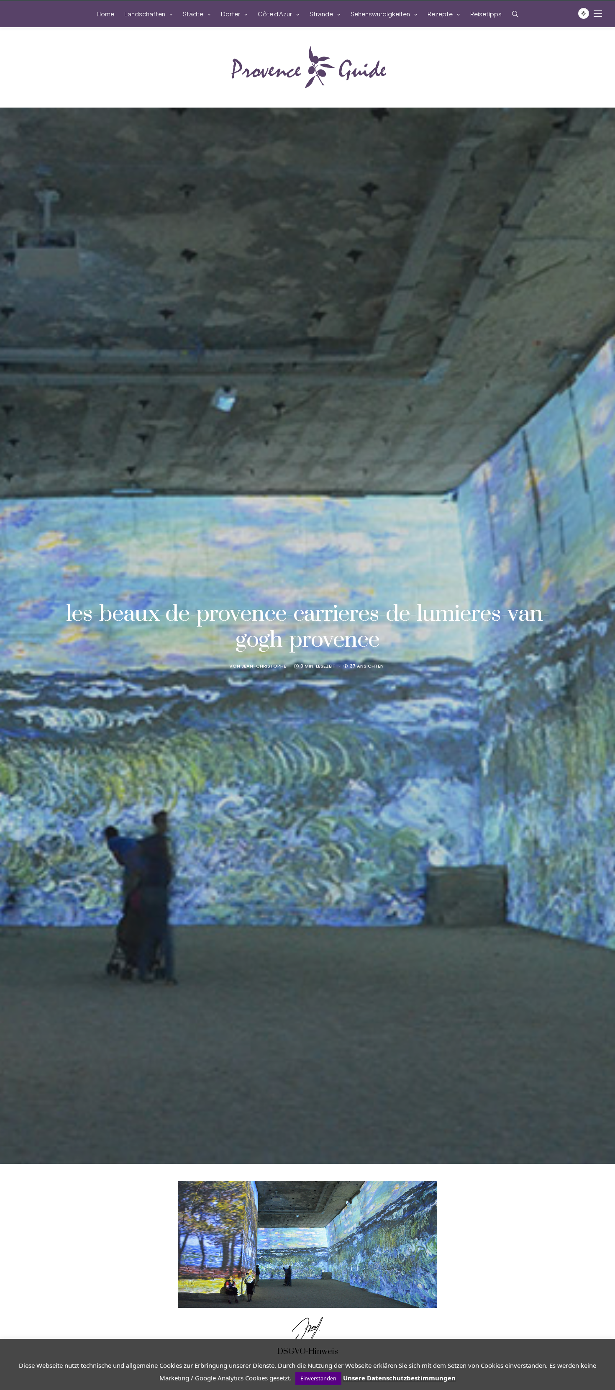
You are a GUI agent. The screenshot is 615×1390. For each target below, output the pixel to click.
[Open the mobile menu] (598, 13)
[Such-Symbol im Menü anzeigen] (515, 14)
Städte (193, 14)
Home (105, 14)
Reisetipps (486, 14)
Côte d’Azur (275, 14)
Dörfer (230, 14)
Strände (321, 14)
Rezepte (440, 14)
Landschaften (144, 14)
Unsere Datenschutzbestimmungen (399, 1378)
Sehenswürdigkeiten (380, 14)
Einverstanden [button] (318, 1378)
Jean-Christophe (263, 666)
